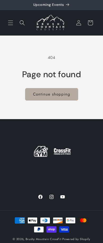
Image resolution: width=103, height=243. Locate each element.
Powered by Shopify (76, 239)
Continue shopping (51, 94)
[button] (10, 23)
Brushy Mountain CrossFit (44, 239)
